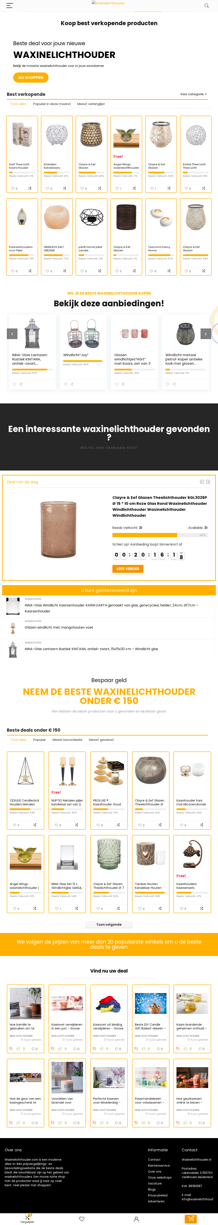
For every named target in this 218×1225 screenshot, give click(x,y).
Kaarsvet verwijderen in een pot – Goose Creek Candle (67, 1028)
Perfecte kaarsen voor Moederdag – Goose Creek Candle (108, 1102)
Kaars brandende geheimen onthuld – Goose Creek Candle (191, 1028)
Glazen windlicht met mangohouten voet (59, 627)
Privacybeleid (158, 1195)
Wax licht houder (21, 1036)
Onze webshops (160, 1177)
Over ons (154, 1171)
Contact (154, 1159)
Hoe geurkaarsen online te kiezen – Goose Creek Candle (191, 1102)
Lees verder (128, 568)
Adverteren (156, 1201)
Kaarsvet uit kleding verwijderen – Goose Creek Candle (108, 1028)
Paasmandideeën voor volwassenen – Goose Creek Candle (150, 1102)
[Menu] (10, 6)
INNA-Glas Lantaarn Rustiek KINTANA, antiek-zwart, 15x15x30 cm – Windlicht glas (29, 363)
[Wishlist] (81, 1219)
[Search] (207, 6)
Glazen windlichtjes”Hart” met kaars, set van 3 (132, 359)
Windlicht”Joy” (75, 354)
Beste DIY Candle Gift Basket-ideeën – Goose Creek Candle (150, 1028)
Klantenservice (159, 1165)
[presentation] (12, 333)
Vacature (155, 1183)
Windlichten (33, 599)
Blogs (152, 1189)
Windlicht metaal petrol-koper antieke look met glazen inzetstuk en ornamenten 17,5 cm (183, 363)
